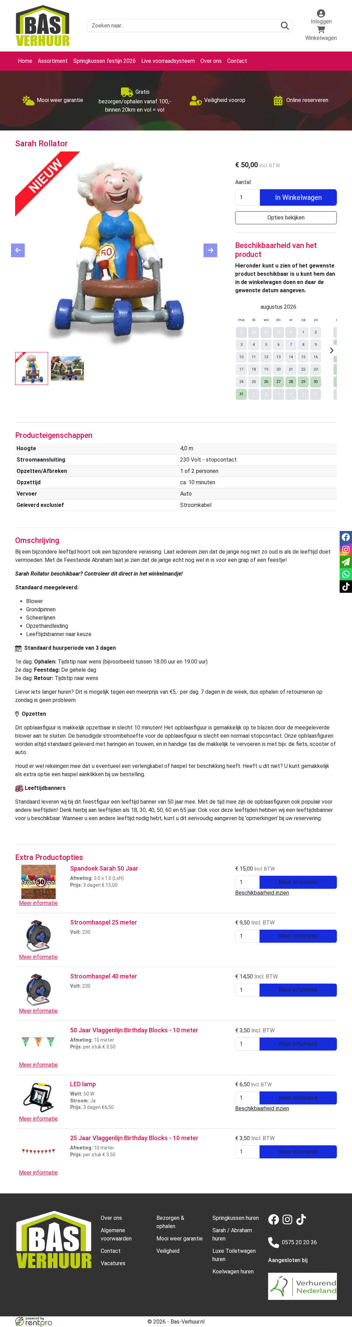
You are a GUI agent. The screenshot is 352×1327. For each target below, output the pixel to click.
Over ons (211, 61)
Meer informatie (298, 882)
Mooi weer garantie (179, 1238)
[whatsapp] (346, 574)
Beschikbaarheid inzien (262, 892)
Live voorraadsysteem (168, 61)
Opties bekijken (286, 217)
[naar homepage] (42, 26)
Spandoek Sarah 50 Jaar (104, 868)
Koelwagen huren (233, 1271)
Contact (237, 61)
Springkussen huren (235, 1218)
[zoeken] (285, 25)
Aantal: (243, 182)
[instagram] (289, 1223)
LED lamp (83, 1084)
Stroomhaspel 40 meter (103, 976)
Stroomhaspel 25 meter (103, 922)
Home (25, 61)
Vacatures (113, 1263)
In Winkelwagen (298, 197)
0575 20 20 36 (299, 1242)
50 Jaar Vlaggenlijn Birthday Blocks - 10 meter (134, 1030)
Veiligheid (167, 1251)
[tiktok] (302, 1223)
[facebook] (275, 1223)
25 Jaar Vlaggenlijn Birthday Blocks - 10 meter (134, 1138)
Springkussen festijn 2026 (104, 61)
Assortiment (53, 61)
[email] (346, 562)
